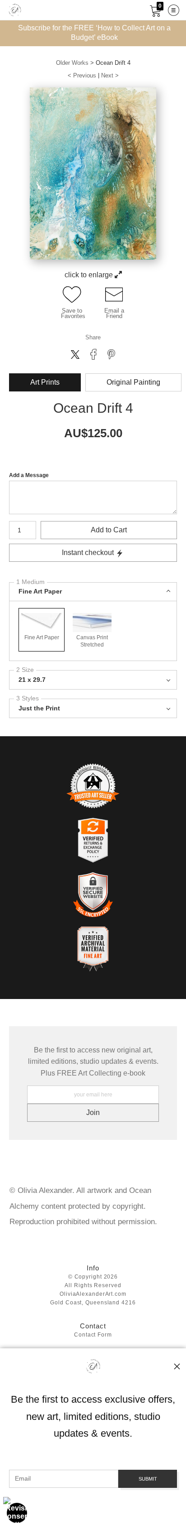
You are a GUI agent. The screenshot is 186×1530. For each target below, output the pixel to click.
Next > (110, 75)
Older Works (72, 63)
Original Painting (133, 382)
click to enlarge (90, 275)
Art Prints (45, 382)
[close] (177, 1366)
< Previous (82, 75)
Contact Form (93, 1335)
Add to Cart (109, 530)
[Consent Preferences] (17, 1513)
